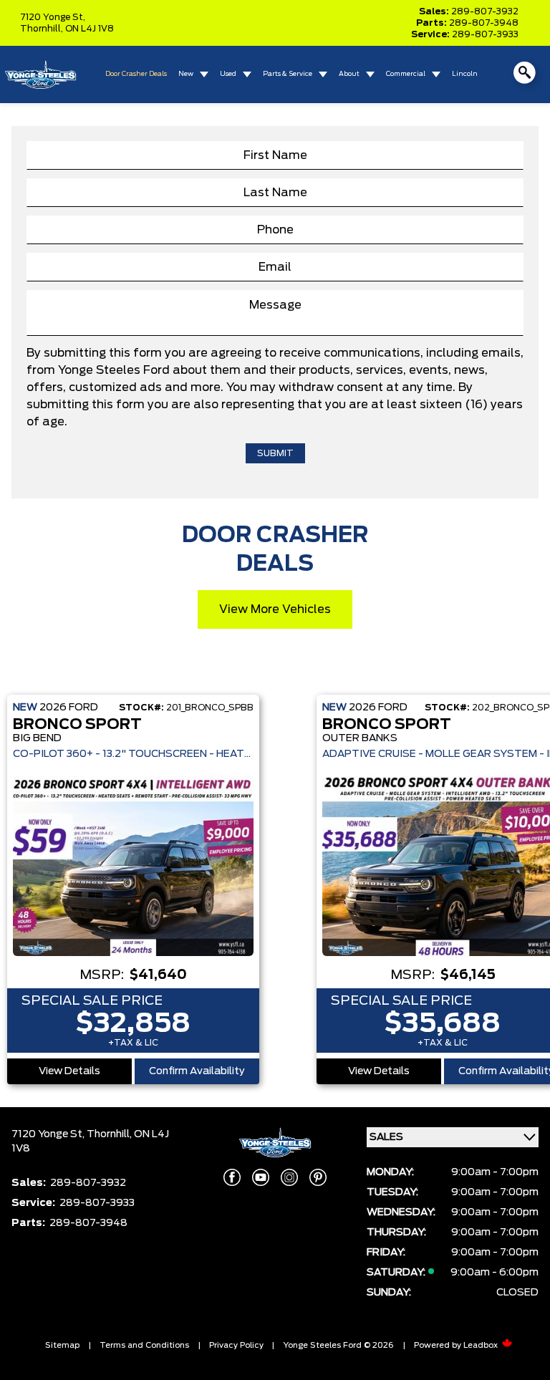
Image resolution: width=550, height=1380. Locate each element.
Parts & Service (287, 74)
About (349, 74)
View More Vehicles (275, 609)
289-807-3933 (485, 34)
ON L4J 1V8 (89, 28)
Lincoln (465, 74)
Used (228, 74)
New (185, 74)
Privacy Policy (236, 1345)
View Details (69, 1071)
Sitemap (62, 1345)
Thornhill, (42, 28)
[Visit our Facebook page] (232, 1177)
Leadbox (481, 1345)
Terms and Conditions (144, 1345)
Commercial (405, 74)
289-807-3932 (484, 11)
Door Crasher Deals (136, 74)
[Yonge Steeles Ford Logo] (40, 75)
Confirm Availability (197, 1071)
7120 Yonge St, (52, 17)
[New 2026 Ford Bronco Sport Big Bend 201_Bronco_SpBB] (133, 865)
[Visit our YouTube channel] (260, 1177)
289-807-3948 (483, 23)
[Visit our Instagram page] (289, 1177)
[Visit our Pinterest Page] (318, 1177)
